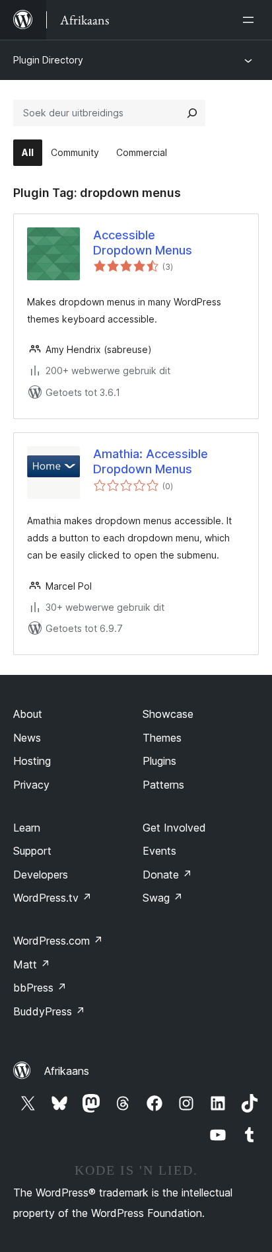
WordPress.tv (52, 897)
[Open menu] (251, 20)
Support (32, 850)
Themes (162, 737)
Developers (40, 874)
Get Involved (174, 827)
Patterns (163, 784)
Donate (167, 874)
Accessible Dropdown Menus (142, 242)
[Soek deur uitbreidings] (192, 113)
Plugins (159, 760)
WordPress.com (58, 940)
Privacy (31, 784)
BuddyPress (49, 1011)
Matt (31, 964)
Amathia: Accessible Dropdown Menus (150, 461)
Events (159, 850)
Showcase (168, 714)
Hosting (32, 760)
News (27, 737)
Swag (163, 897)
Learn (26, 827)
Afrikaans (66, 1070)
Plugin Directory (48, 59)
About (27, 714)
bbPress (40, 987)
